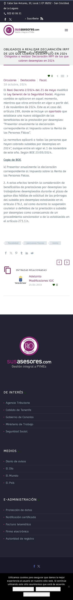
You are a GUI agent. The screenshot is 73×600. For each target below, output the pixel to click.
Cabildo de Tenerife (18, 410)
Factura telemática (18, 524)
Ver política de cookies (37, 594)
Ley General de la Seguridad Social (30, 94)
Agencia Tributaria (18, 402)
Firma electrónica (17, 531)
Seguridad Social (17, 431)
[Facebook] (5, 19)
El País (10, 482)
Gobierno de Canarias (20, 417)
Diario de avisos (16, 461)
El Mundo (12, 475)
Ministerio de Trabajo (19, 424)
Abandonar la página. (48, 589)
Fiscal (43, 80)
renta (55, 243)
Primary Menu (66, 30)
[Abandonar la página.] (68, 586)
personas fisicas (35, 243)
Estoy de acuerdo (23, 589)
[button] (59, 262)
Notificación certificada (21, 517)
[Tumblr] (21, 253)
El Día (9, 468)
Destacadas (27, 80)
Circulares (10, 80)
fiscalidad (13, 243)
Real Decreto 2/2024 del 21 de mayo (31, 90)
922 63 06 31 (14, 13)
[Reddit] (32, 253)
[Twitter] (10, 19)
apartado (55, 111)
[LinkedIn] (26, 253)
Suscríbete (33, 18)
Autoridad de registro (20, 538)
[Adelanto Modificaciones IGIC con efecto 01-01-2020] (21, 280)
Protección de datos (19, 510)
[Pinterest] (16, 253)
